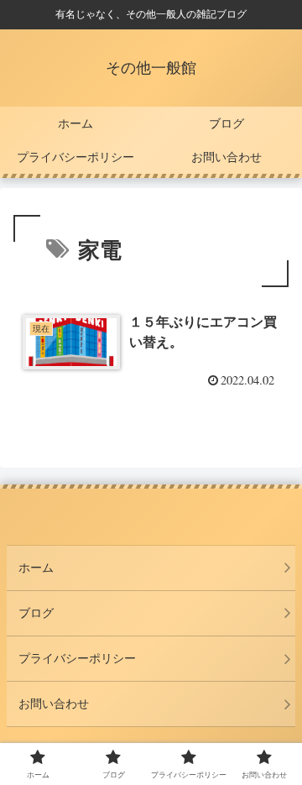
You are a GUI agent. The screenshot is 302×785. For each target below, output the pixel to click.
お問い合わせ (53, 703)
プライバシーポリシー (77, 658)
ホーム (36, 567)
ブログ (36, 613)
